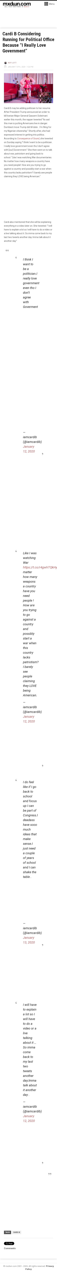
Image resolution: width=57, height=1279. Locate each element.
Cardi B (16, 1232)
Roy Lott (12, 63)
